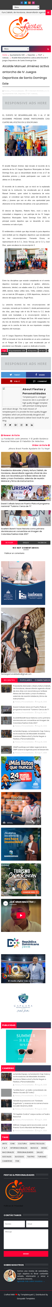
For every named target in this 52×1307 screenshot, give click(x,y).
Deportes (31, 55)
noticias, (34, 93)
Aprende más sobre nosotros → (31, 1281)
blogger (9, 542)
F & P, (29, 93)
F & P (40, 55)
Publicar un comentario (14, 553)
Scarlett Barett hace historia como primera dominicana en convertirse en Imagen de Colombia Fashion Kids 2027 (22, 531)
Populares (26, 680)
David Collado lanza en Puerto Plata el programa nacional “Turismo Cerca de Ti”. (25, 505)
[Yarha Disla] (26, 1302)
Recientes (9, 680)
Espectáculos (37, 1143)
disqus (26, 542)
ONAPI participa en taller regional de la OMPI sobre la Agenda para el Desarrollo (31, 748)
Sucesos (19, 1157)
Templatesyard (27, 1294)
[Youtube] (18, 2)
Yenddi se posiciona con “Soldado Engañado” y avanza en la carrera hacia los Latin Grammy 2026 (30, 1103)
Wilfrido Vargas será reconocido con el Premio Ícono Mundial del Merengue (30, 1126)
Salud (40, 1152)
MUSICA (34, 1148)
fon (17, 1161)
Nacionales (8, 1152)
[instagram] (33, 2)
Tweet (17, 375)
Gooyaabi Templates (26, 1298)
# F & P (42, 350)
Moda (44, 1148)
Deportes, (22, 93)
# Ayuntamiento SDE (17, 350)
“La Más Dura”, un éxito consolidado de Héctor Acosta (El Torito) (30, 1091)
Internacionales (18, 1148)
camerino (7, 1161)
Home (4, 55)
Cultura (22, 1143)
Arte (4, 1143)
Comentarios (42, 680)
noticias (5, 57)
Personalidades (25, 1152)
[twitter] (25, 2)
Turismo (42, 1157)
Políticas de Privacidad (13, 1205)
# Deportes (32, 350)
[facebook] (21, 2)
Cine (12, 1143)
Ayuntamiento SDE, (10, 93)
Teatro (30, 1157)
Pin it (17, 381)
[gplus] (29, 2)
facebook (42, 542)
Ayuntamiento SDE (17, 55)
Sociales (7, 1157)
